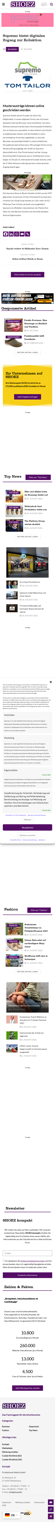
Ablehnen (27, 819)
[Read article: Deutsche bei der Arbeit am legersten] (12, 1035)
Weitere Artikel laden (27, 352)
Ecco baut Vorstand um (30, 582)
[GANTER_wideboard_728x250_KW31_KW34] (27, 183)
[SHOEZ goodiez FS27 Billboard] (27, 20)
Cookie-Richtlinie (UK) (12, 1459)
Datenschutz (39, 1502)
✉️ (50, 1502)
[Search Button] (51, 4)
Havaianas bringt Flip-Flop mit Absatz (24, 1005)
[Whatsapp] (16, 234)
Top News (13, 493)
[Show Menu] (3, 4)
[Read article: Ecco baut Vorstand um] (12, 584)
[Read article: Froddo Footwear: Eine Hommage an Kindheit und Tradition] (13, 325)
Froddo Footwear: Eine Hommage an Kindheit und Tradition (35, 323)
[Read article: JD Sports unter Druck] (27, 562)
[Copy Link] (27, 234)
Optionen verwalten (27, 835)
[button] (50, 682)
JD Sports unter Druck (17, 570)
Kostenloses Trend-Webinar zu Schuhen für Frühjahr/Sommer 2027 (33, 1020)
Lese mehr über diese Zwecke (37, 815)
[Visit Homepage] (23, 4)
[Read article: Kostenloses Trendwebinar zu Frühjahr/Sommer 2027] (14, 929)
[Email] (22, 234)
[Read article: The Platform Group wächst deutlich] (14, 525)
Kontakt (5, 1444)
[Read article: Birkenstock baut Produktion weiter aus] (14, 511)
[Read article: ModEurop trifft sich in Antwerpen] (14, 960)
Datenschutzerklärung (30, 840)
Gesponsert (14, 321)
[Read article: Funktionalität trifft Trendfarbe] (13, 341)
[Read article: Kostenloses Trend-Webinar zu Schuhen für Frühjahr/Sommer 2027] (12, 1019)
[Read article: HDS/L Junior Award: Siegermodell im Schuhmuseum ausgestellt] (12, 1048)
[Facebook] (5, 234)
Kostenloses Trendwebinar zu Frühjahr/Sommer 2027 (36, 927)
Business (12, 49)
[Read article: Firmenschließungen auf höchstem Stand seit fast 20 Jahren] (12, 608)
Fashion (13, 925)
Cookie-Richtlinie (15, 840)
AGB (4, 1505)
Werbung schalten (10, 1452)
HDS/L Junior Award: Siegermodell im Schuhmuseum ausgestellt (33, 1049)
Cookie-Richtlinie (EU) (12, 1455)
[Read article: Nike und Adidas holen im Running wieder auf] (14, 496)
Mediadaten (7, 1448)
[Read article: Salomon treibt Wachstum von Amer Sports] (12, 595)
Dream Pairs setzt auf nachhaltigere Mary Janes (35, 943)
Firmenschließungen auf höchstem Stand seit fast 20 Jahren (32, 608)
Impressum (41, 840)
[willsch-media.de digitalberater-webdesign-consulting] (27, 298)
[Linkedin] (11, 234)
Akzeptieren (27, 827)
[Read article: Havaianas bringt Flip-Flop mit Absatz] (27, 997)
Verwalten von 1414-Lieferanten (16, 815)
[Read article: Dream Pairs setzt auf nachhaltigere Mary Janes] (14, 944)
